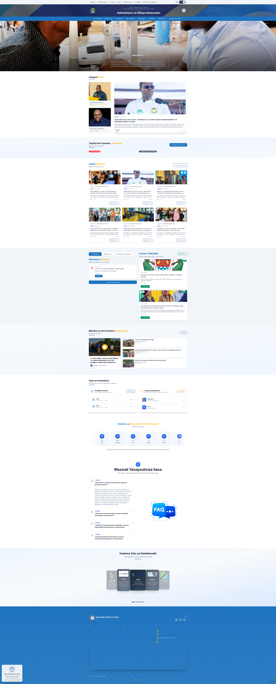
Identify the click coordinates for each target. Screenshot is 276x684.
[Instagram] (176, 619)
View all (183, 332)
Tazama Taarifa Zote (179, 145)
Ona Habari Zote (180, 165)
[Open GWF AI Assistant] (272, 680)
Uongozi (113, 2)
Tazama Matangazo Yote (113, 282)
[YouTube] (184, 619)
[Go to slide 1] (90, 67)
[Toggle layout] (21, 667)
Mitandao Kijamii (103, 2)
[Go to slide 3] (96, 67)
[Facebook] (180, 619)
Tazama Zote (131, 391)
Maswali (93, 2)
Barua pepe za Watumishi (151, 2)
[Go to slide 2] (93, 67)
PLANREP (138, 2)
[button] (112, 492)
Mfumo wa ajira (128, 2)
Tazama (99, 276)
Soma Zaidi (117, 127)
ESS (120, 2)
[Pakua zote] (130, 399)
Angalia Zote (181, 253)
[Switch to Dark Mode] (176, 2)
